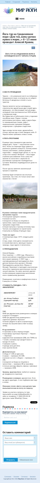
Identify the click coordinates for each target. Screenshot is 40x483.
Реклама (16, 476)
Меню (22, 19)
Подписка (25, 2)
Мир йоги (20, 11)
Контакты (34, 2)
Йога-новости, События (14, 25)
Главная (7, 2)
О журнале (16, 2)
